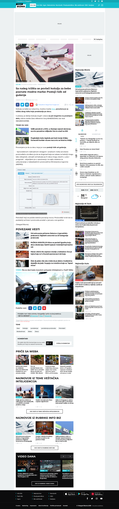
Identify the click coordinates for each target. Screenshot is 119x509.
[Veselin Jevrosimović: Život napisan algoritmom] (45, 391)
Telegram (47, 316)
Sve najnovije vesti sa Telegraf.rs (89, 184)
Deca (36, 331)
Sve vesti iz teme (44, 411)
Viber (41, 316)
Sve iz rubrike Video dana (44, 483)
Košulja (25, 328)
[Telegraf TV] (102, 1)
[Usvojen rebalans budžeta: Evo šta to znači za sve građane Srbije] (45, 428)
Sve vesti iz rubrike (44, 448)
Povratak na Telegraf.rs (24, 1)
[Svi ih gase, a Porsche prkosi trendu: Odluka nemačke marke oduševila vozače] (79, 316)
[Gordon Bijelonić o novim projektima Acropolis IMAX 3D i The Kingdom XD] (28, 466)
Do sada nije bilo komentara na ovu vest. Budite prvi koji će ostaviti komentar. (31, 343)
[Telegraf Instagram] (98, 1)
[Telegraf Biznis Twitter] (95, 1)
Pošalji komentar (63, 343)
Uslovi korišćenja (24, 321)
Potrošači (62, 328)
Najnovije (82, 70)
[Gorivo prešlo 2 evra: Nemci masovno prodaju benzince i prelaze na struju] (79, 301)
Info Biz (18, 84)
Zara (53, 109)
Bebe (30, 331)
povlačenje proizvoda (48, 328)
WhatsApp (34, 316)
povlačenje (34, 328)
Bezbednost (21, 331)
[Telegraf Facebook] (92, 1)
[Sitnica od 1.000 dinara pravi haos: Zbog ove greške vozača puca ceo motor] (79, 309)
